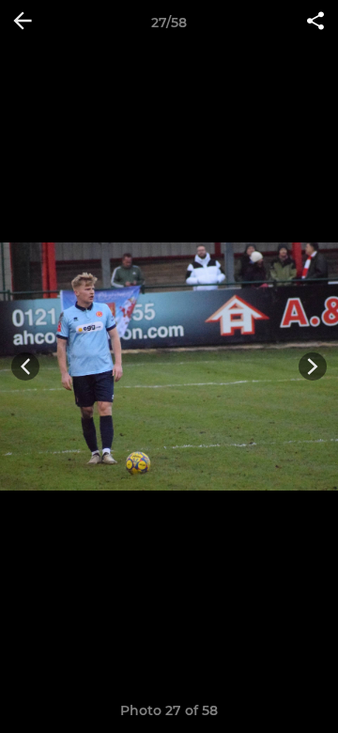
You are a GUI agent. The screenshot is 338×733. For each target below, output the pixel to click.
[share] (315, 22)
